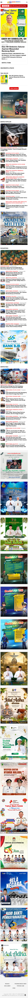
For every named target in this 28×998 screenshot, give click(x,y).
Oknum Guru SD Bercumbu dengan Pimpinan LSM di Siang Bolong (15, 173)
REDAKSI (7, 983)
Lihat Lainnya (14, 88)
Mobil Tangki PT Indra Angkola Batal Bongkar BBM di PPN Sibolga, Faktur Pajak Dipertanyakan (15, 312)
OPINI (14, 988)
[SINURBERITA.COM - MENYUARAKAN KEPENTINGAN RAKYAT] (14, 2)
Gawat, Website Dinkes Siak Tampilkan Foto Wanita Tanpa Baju (16, 160)
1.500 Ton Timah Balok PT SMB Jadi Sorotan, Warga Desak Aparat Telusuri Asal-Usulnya (16, 432)
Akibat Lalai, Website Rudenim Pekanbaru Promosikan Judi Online (15, 187)
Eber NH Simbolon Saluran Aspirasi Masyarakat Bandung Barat (13, 49)
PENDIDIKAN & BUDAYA (17, 409)
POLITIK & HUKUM (15, 153)
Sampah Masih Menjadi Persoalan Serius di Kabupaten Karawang (16, 198)
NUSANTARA (9, 147)
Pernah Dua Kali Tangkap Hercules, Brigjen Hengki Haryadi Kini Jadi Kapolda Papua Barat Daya (16, 299)
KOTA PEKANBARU (9, 302)
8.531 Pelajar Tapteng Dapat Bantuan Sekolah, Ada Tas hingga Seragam (15, 413)
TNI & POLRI (14, 147)
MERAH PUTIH (3, 147)
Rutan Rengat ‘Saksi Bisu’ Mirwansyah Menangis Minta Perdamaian (16, 192)
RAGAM (7, 165)
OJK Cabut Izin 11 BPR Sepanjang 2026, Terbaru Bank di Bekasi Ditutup (16, 325)
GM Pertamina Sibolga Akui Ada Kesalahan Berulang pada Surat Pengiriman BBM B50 (14, 274)
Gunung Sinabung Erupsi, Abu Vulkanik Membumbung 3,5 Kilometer (16, 293)
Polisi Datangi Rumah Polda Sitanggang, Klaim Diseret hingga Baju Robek (16, 393)
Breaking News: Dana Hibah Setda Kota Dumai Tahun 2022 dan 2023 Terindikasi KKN (16, 181)
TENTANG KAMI (20, 986)
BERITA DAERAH (9, 158)
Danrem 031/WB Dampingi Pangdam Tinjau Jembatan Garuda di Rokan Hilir (16, 446)
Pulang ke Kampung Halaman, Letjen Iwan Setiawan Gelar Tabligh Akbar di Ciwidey (15, 280)
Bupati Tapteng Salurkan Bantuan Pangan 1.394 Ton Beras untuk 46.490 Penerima (15, 400)
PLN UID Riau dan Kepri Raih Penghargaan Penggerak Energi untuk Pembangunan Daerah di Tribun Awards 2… (16, 319)
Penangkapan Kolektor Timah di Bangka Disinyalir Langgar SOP (14, 149)
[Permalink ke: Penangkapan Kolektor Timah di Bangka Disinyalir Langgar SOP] (14, 135)
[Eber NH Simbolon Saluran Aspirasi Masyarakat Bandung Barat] (14, 26)
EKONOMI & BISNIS (17, 201)
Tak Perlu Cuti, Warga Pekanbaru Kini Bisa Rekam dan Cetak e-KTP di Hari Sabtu (15, 305)
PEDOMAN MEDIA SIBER (20, 983)
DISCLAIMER (7, 986)
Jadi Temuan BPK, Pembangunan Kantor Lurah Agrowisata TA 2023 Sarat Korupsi (16, 167)
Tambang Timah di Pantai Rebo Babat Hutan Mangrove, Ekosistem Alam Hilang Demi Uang (16, 287)
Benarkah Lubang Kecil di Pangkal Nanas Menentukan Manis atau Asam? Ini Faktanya (12, 268)
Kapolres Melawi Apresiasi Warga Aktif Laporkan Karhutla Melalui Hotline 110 (16, 406)
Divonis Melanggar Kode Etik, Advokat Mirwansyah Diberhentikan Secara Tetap (16, 155)
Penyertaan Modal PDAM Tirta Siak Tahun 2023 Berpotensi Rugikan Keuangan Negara (16, 207)
